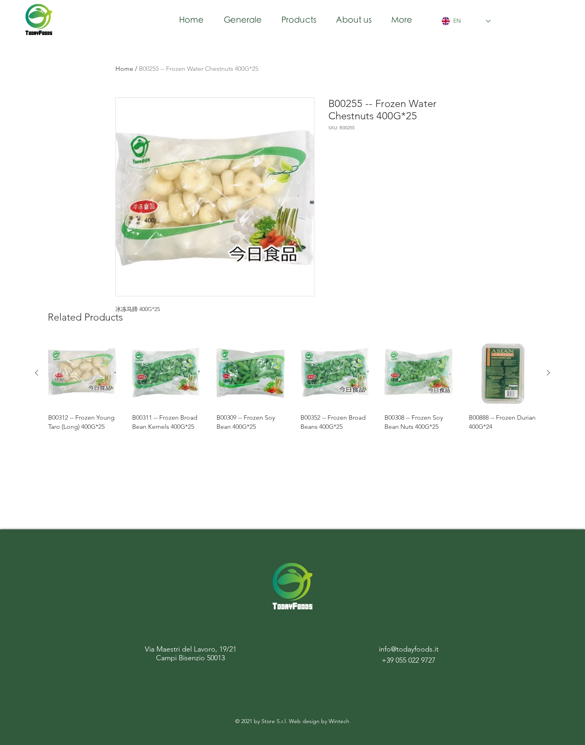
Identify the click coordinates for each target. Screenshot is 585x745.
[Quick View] (82, 373)
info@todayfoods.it (409, 649)
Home (124, 68)
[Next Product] (548, 372)
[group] (292, 389)
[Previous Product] (36, 372)
